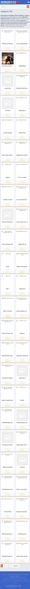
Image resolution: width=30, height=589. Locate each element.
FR (16, 577)
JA (20, 577)
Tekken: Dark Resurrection (13, 23)
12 (10, 565)
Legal (12, 574)
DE (10, 577)
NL (22, 577)
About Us (13, 576)
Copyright (25, 574)
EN (12, 577)
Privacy (16, 574)
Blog (9, 574)
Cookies (20, 574)
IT (18, 577)
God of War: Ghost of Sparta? (17, 21)
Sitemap (17, 576)
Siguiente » (16, 565)
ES (14, 577)
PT (25, 577)
